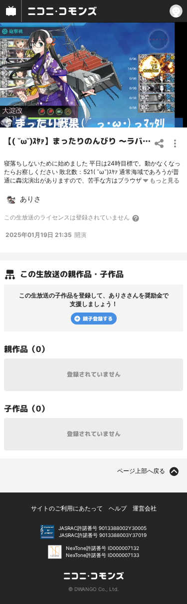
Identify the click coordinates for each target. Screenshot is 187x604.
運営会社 (145, 508)
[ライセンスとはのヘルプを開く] (136, 218)
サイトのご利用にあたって (67, 508)
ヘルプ (118, 508)
